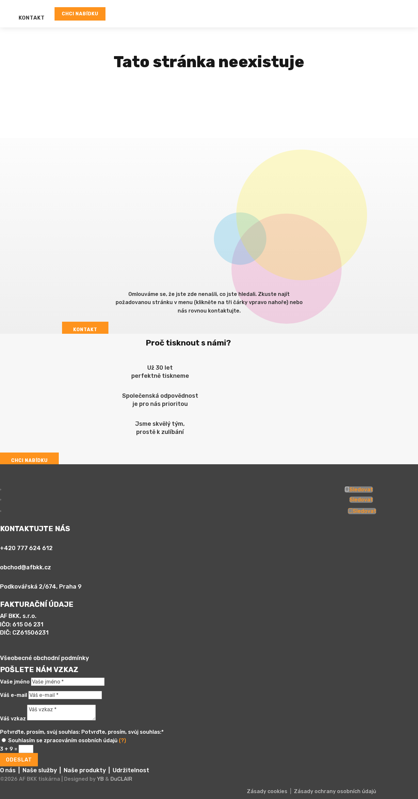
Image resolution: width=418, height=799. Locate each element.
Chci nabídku (80, 14)
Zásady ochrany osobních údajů (335, 791)
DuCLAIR (121, 779)
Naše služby (40, 770)
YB (100, 779)
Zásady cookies (267, 791)
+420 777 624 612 (26, 548)
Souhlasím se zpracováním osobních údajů (67, 740)
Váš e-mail (13, 695)
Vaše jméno (15, 682)
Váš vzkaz (13, 718)
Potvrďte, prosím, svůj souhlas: (40, 732)
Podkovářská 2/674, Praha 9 (41, 586)
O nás (8, 770)
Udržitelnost (131, 770)
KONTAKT (32, 18)
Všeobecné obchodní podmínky (44, 658)
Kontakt (85, 329)
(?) (122, 740)
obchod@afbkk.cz (25, 567)
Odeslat (19, 760)
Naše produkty (85, 770)
